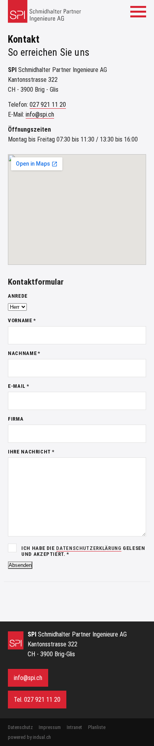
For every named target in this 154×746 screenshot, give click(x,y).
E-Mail (25, 386)
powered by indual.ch (29, 737)
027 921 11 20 (48, 104)
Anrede (18, 296)
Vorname (25, 320)
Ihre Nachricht (31, 452)
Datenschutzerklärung (88, 548)
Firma (15, 419)
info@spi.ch (40, 114)
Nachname (25, 353)
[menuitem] (20, 727)
